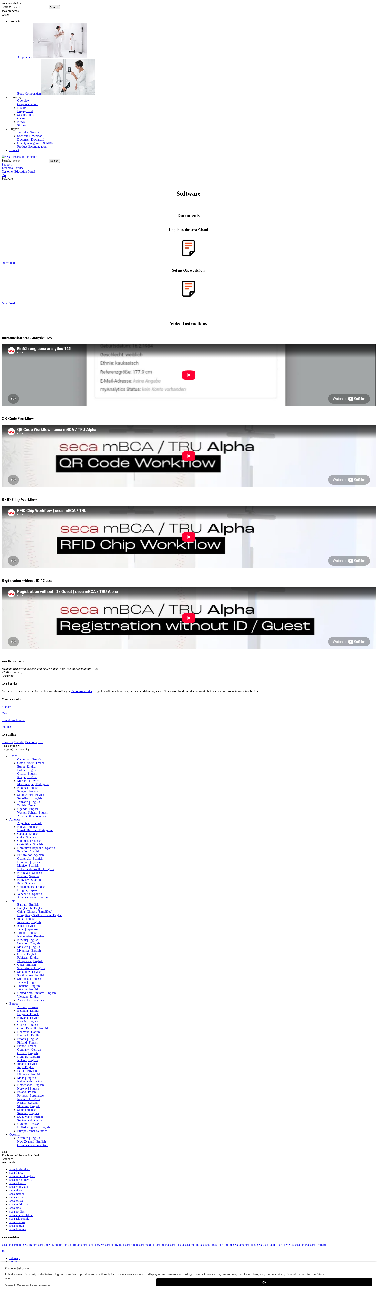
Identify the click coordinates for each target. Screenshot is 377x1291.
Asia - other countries (30, 1000)
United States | (31, 886)
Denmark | (28, 1032)
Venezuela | (29, 894)
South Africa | (31, 794)
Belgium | (28, 1010)
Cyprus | (27, 1024)
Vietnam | (28, 996)
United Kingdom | (33, 1127)
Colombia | (29, 840)
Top (4, 1251)
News (21, 121)
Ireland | (27, 1063)
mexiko (146, 1244)
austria (16, 1197)
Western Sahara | (32, 812)
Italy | (25, 1067)
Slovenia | (28, 1106)
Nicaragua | (29, 872)
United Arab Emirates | (36, 993)
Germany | (29, 1049)
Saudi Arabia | (31, 968)
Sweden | (28, 1113)
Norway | (28, 1088)
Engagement (25, 111)
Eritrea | (27, 770)
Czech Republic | (33, 1028)
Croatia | (27, 1021)
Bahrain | (28, 904)
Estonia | (27, 1039)
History (22, 107)
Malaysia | (28, 947)
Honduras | (29, 862)
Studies (7, 726)
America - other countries (33, 897)
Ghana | (27, 773)
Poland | (26, 1092)
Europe (13, 1003)
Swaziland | (29, 798)
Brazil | (35, 830)
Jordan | (27, 932)
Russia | (27, 1102)
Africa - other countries (31, 816)
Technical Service (28, 132)
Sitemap (14, 1258)
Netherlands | (29, 1081)
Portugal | (30, 1095)
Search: (6, 7)
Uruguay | (28, 890)
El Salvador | (30, 855)
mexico (17, 1193)
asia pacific (19, 1218)
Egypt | (26, 766)
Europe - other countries (32, 1131)
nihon (16, 1190)
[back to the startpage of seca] (19, 156)
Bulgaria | (28, 1017)
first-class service (81, 691)
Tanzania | (28, 802)
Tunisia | (27, 805)
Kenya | (27, 777)
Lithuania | (29, 1074)
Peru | (26, 883)
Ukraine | (28, 1123)
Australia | (28, 1138)
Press (6, 713)
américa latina (21, 1215)
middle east (19, 1204)
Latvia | (27, 1070)
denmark (17, 1229)
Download (8, 262)
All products (25, 57)
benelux (17, 1222)
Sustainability (25, 114)
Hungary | (28, 1056)
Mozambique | (33, 784)
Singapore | (29, 971)
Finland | (27, 1042)
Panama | (28, 876)
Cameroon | (29, 759)
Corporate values (27, 104)
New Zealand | (31, 1141)
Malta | (26, 1078)
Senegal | (27, 791)
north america (20, 1179)
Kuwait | (27, 940)
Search (54, 7)
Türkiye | (28, 989)
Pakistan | (28, 957)
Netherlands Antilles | (35, 869)
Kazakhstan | (30, 936)
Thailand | (28, 986)
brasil (15, 1208)
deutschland (19, 1169)
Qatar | (26, 964)
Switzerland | (30, 1116)
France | (27, 1046)
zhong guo (19, 1186)
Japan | (27, 929)
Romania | (28, 1099)
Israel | (26, 925)
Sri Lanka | (29, 978)
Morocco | (28, 780)
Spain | (26, 1109)
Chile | (26, 837)
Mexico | (28, 865)
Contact (14, 150)
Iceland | (27, 1060)
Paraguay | (29, 879)
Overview (23, 100)
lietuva (16, 1225)
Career (21, 118)
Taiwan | (27, 982)
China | (34, 911)
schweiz (17, 1183)
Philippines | (30, 961)
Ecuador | (28, 851)
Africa (13, 756)
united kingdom (22, 1176)
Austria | (27, 1007)
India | (26, 918)
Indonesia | (29, 922)
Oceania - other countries (32, 1145)
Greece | (27, 1053)
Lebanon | (28, 943)
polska (16, 1201)
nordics (17, 1211)
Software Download (29, 136)
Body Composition (29, 93)
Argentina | (29, 823)
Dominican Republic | (36, 848)
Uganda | (28, 809)
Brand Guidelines (13, 720)
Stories (21, 125)
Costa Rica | (30, 844)
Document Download (30, 139)
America (14, 819)
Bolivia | (27, 826)
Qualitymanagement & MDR (35, 143)
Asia (12, 901)
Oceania (14, 1134)
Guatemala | (30, 858)
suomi (225, 1244)
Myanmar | (29, 950)
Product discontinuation (32, 146)
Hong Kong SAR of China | (39, 915)
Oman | (27, 954)
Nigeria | (27, 787)
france (16, 1172)
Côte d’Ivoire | (31, 763)
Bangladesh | (30, 908)
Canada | (27, 833)
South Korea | (31, 975)
